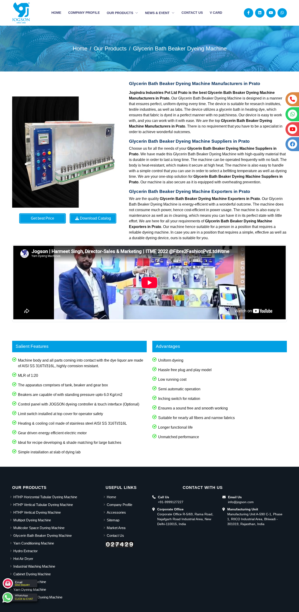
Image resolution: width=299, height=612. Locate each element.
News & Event (158, 13)
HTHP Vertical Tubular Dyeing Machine (43, 504)
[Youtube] (271, 13)
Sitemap (113, 520)
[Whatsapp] (282, 13)
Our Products (120, 13)
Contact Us (192, 12)
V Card (216, 12)
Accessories (116, 512)
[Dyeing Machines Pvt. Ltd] (21, 12)
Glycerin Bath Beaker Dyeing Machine (180, 48)
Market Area (116, 528)
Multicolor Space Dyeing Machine (38, 528)
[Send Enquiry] (19, 583)
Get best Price (42, 218)
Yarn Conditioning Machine (33, 543)
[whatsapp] (19, 597)
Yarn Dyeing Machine (29, 589)
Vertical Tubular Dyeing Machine (37, 597)
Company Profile (84, 12)
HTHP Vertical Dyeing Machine (37, 512)
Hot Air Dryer (23, 558)
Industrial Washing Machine (34, 566)
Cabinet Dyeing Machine (32, 574)
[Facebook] (248, 13)
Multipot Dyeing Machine (32, 520)
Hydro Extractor (25, 551)
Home (56, 12)
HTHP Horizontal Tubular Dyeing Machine (45, 497)
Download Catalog (95, 218)
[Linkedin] (259, 13)
